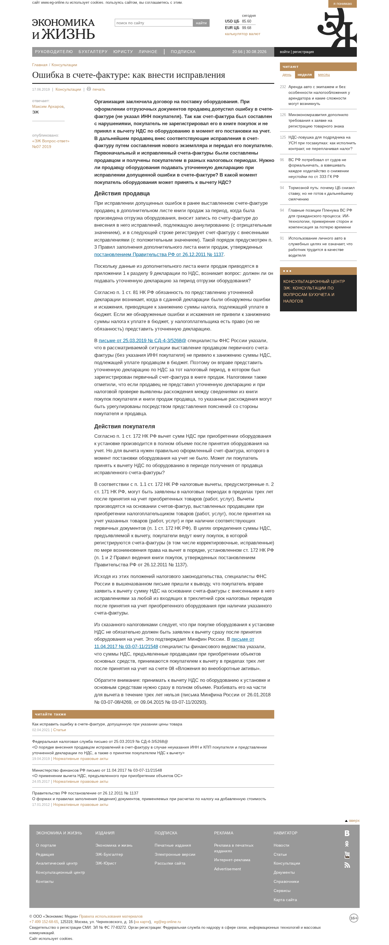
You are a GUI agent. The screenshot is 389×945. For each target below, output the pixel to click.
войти (285, 52)
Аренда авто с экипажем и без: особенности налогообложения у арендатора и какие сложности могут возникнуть (319, 95)
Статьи (59, 729)
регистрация (303, 52)
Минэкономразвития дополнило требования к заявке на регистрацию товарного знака (318, 120)
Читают (290, 66)
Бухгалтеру (93, 52)
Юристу (123, 52)
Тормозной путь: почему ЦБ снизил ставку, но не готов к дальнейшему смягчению (321, 193)
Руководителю (54, 52)
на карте (142, 922)
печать (99, 89)
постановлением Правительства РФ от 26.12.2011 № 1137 (159, 254)
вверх (354, 820)
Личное (148, 52)
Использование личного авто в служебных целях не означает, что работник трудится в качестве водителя (320, 246)
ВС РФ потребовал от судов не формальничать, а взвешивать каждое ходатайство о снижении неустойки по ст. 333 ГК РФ (318, 168)
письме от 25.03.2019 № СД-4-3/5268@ (142, 340)
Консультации (68, 89)
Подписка (183, 52)
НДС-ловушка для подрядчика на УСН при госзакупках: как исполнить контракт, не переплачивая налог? (322, 143)
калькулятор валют (242, 33)
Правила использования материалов (111, 916)
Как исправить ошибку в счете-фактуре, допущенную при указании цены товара (107, 724)
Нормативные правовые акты (80, 758)
